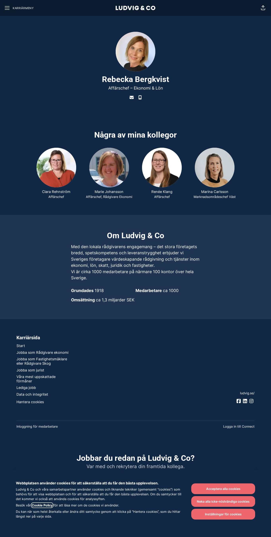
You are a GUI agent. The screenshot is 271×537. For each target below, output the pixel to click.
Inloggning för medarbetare (37, 426)
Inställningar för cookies (223, 514)
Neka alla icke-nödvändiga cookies (223, 501)
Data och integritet (32, 394)
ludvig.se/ (247, 393)
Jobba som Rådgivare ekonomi (42, 352)
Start (20, 346)
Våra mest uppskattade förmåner (36, 379)
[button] (263, 7)
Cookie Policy (42, 505)
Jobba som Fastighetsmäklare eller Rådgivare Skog (41, 361)
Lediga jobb (26, 388)
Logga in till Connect (239, 426)
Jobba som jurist (30, 370)
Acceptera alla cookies (223, 489)
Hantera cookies (30, 402)
